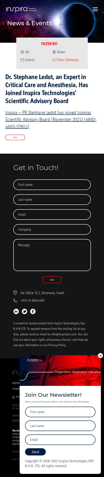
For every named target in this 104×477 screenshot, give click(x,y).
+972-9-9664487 (32, 300)
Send (52, 279)
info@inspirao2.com (63, 334)
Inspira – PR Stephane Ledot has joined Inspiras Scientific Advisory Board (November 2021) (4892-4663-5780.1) (51, 119)
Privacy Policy (57, 345)
